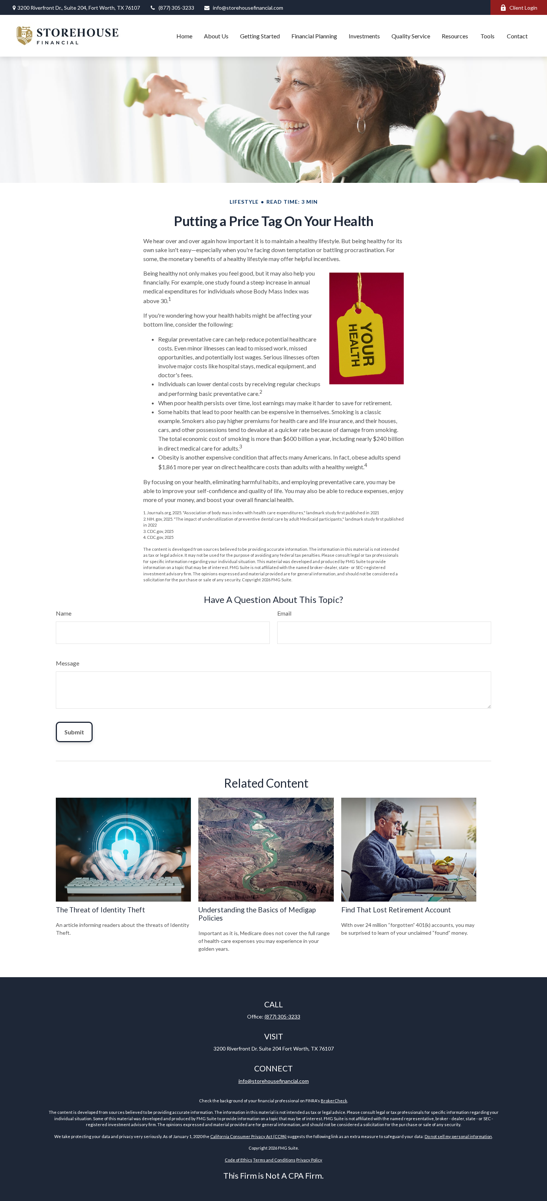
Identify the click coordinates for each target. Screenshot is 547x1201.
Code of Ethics (238, 1159)
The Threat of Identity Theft (100, 910)
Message (67, 663)
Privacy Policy (309, 1159)
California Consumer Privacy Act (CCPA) (248, 1136)
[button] (184, 36)
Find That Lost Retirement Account (396, 910)
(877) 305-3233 (176, 7)
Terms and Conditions (274, 1159)
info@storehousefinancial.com (248, 7)
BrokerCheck (334, 1100)
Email (284, 613)
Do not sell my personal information (458, 1136)
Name (63, 613)
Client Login (523, 7)
